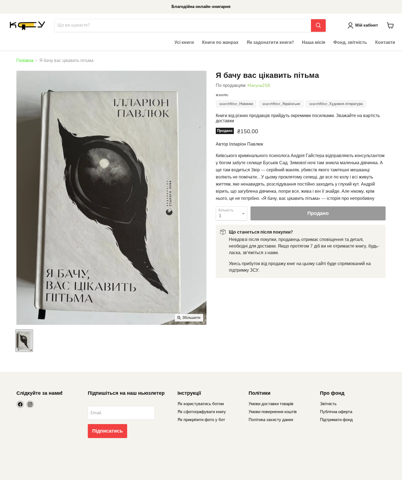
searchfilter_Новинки (236, 103)
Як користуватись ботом (200, 404)
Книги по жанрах (220, 42)
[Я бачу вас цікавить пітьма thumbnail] (24, 340)
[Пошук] (318, 25)
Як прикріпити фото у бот (201, 419)
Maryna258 (258, 86)
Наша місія (313, 42)
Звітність (328, 404)
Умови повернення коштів (273, 411)
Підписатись (107, 431)
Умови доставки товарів (271, 404)
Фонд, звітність (350, 42)
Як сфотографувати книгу (201, 411)
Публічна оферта (336, 411)
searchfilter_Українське (281, 103)
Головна (24, 60)
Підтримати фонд (336, 419)
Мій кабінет (366, 25)
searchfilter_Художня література (336, 103)
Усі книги (184, 42)
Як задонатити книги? (270, 42)
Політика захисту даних (271, 419)
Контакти (385, 42)
